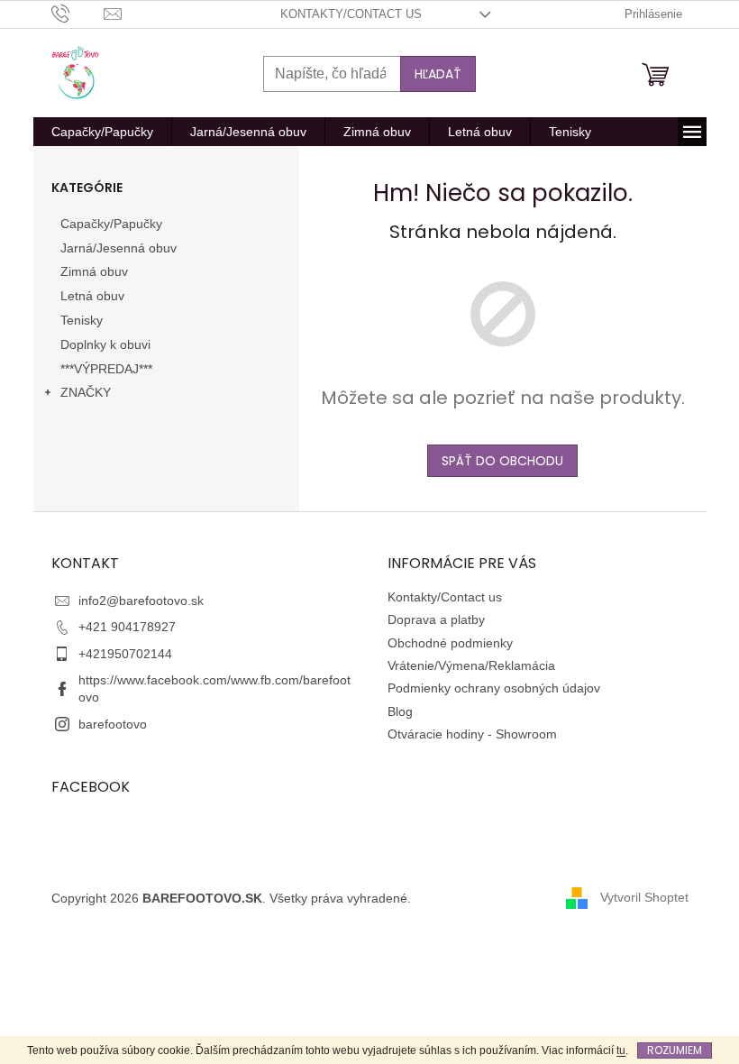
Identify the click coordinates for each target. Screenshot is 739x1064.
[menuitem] (102, 131)
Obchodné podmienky (450, 643)
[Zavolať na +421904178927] (78, 13)
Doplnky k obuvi (105, 344)
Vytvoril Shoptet (644, 897)
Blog (400, 711)
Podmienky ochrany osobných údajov (494, 688)
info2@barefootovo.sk (141, 600)
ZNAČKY (85, 392)
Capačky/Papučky (111, 223)
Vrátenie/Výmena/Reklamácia (471, 665)
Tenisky (81, 320)
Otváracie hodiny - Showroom (472, 734)
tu (620, 1050)
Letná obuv (92, 296)
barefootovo (112, 724)
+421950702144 (125, 654)
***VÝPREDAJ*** (106, 369)
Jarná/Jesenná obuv (118, 248)
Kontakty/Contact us (351, 14)
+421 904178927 (127, 626)
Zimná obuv (94, 271)
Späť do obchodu (502, 461)
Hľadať (438, 74)
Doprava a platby (436, 619)
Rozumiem (674, 1050)
